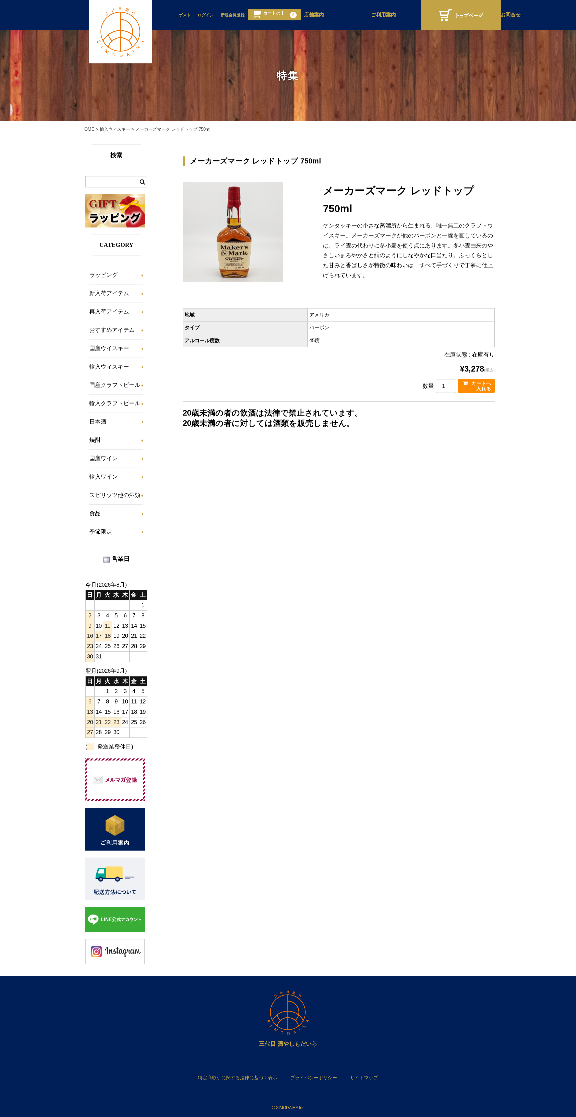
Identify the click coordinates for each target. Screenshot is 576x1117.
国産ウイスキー (109, 348)
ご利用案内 (383, 14)
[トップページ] (461, 15)
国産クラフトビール (114, 385)
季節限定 (100, 532)
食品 (95, 513)
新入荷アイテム (109, 293)
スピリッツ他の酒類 (114, 495)
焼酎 (95, 440)
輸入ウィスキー (109, 367)
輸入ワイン (103, 477)
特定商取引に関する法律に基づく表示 (237, 1077)
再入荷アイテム (109, 312)
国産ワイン (103, 458)
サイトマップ (364, 1077)
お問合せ (511, 14)
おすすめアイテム (112, 330)
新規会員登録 (233, 15)
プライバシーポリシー (313, 1077)
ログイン (206, 15)
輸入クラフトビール (114, 403)
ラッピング (103, 275)
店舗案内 (314, 14)
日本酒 (97, 422)
